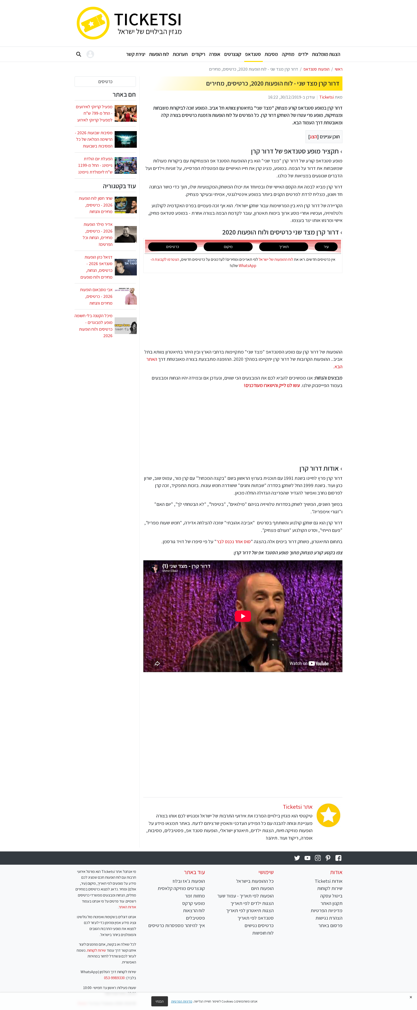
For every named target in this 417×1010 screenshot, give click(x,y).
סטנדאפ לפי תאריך (255, 918)
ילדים (303, 54)
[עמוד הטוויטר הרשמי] (297, 858)
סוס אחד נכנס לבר (233, 541)
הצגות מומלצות (326, 54)
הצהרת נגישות (328, 918)
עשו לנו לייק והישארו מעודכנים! (272, 385)
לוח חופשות (263, 933)
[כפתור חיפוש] (79, 54)
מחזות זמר (195, 895)
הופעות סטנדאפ (316, 69)
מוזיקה (288, 54)
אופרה (214, 54)
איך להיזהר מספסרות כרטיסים (176, 925)
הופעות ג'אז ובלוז (189, 881)
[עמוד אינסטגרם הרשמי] (318, 858)
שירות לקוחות (329, 888)
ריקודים (198, 54)
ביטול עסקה (331, 895)
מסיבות (271, 54)
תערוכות (180, 54)
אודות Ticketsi (328, 881)
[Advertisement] (265, 22)
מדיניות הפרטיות (326, 910)
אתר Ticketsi (298, 806)
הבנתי (160, 1001)
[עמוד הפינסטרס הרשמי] (328, 858)
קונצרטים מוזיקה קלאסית (181, 888)
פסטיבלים (195, 918)
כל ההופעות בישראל (255, 881)
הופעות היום (262, 888)
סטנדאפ (253, 54)
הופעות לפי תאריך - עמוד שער (245, 895)
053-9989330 (114, 977)
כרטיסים (105, 81)
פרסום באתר (330, 925)
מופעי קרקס (193, 903)
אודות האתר (127, 907)
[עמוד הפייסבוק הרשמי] (338, 858)
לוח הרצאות (194, 910)
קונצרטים (232, 54)
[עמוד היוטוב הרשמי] (308, 858)
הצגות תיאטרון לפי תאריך (250, 910)
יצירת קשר (135, 54)
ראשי (338, 69)
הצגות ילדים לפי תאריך (252, 903)
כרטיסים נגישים (259, 925)
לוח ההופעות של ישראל (276, 259)
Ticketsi (326, 97)
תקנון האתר (331, 903)
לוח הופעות (159, 54)
